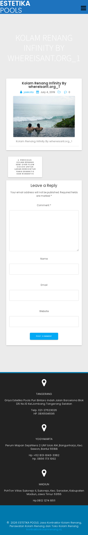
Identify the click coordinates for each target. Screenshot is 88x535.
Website (44, 311)
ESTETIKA (15, 7)
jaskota (29, 92)
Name (44, 258)
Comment (44, 205)
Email (44, 285)
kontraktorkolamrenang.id (43, 529)
